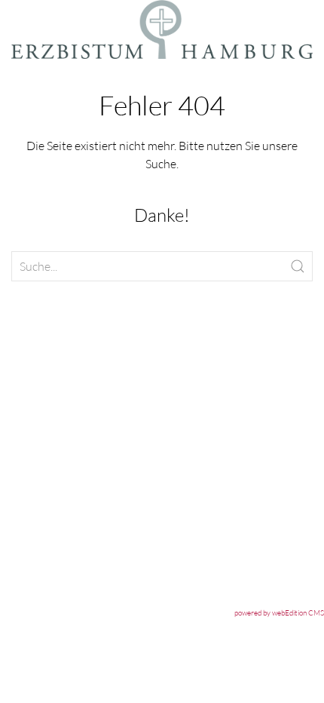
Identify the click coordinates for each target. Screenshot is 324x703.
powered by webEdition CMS (279, 613)
